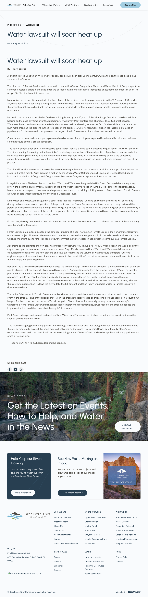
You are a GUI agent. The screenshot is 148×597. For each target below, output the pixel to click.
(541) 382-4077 (14, 548)
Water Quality (122, 521)
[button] (30, 5)
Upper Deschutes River (95, 517)
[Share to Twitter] (21, 369)
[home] (14, 5)
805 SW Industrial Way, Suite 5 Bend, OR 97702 (26, 559)
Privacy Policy (122, 557)
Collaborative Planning (126, 534)
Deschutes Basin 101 (94, 561)
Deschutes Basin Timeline (66, 543)
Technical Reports (93, 573)
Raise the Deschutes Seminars (94, 567)
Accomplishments (62, 534)
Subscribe (58, 565)
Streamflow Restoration (126, 517)
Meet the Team (61, 521)
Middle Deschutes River (96, 539)
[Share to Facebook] (9, 369)
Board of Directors (62, 517)
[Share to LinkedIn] (15, 369)
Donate (57, 561)
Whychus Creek (92, 534)
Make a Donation (23, 492)
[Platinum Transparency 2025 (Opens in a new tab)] (24, 573)
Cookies (119, 561)
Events (57, 557)
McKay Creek (91, 526)
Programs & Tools (124, 543)
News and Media (93, 557)
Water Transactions (125, 530)
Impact (57, 539)
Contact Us (59, 530)
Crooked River (91, 521)
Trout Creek (90, 530)
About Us (58, 526)
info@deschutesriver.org (18, 553)
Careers (57, 570)
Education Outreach (125, 526)
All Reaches (90, 543)
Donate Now (130, 5)
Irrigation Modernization (126, 539)
